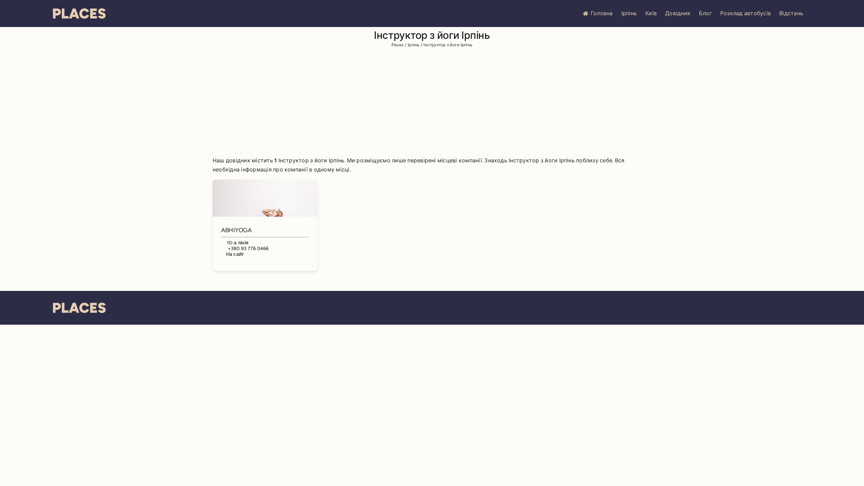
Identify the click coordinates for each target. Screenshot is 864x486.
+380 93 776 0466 (248, 248)
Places (398, 45)
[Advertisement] (432, 103)
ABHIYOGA (236, 230)
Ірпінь (629, 13)
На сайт (235, 254)
